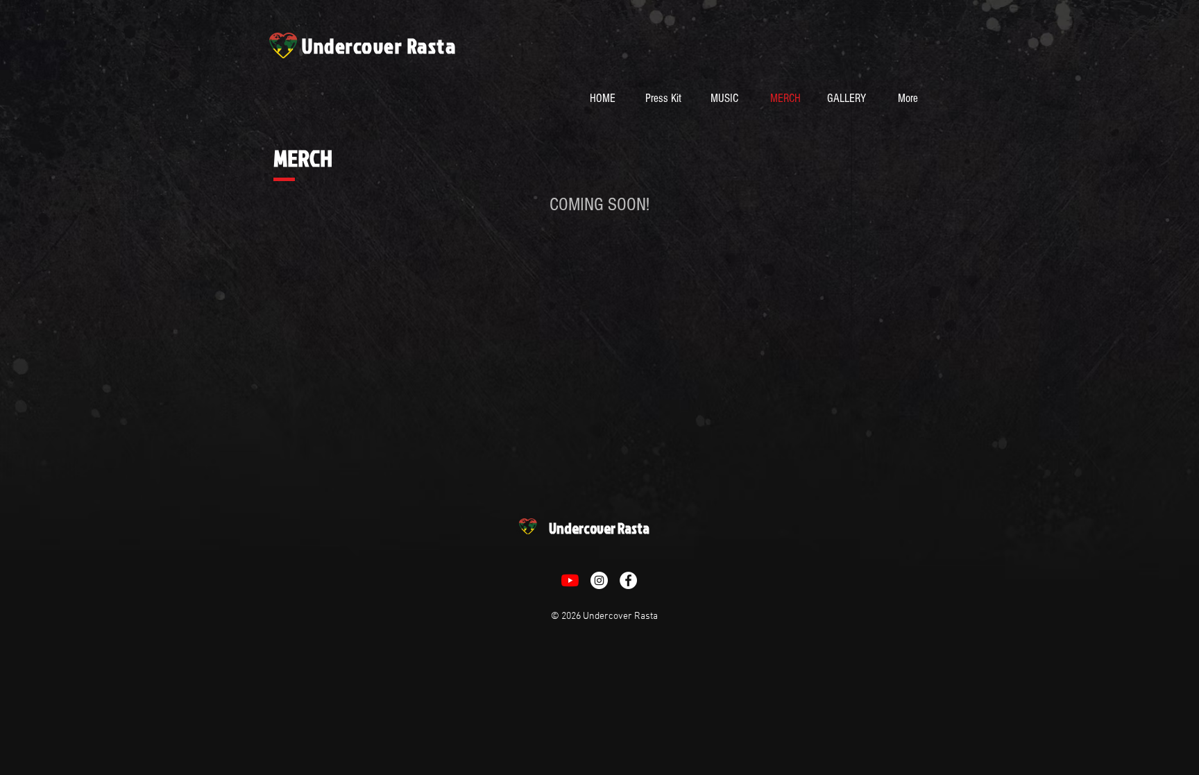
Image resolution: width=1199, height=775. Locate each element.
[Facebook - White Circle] (628, 580)
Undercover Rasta (379, 45)
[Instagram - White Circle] (599, 580)
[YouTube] (570, 580)
